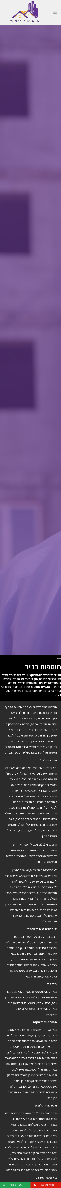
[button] (55, 13)
